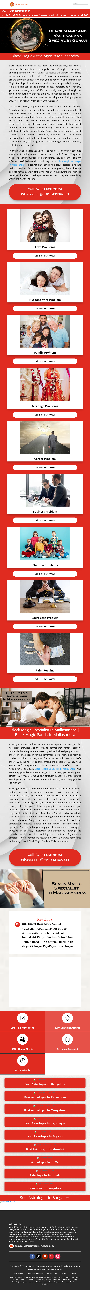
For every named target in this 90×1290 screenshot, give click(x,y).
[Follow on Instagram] (57, 1256)
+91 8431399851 (20, 11)
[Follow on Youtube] (45, 1256)
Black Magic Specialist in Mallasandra (55, 768)
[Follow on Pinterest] (51, 1256)
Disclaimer (18, 1273)
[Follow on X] (38, 1256)
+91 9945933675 (54, 1269)
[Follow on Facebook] (32, 1256)
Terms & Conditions (68, 1273)
